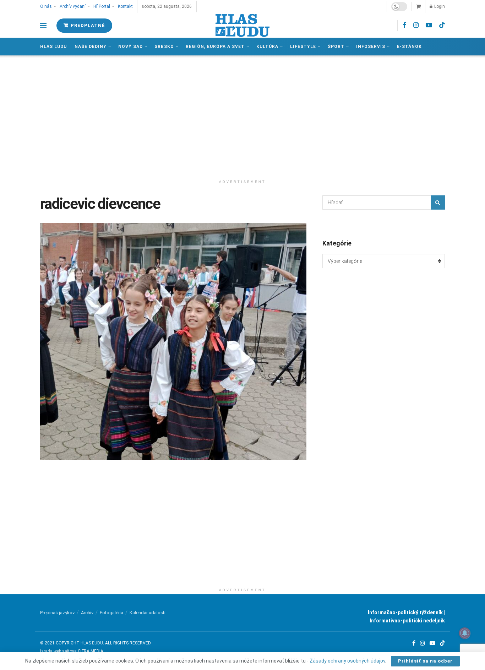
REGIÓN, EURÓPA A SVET (215, 46)
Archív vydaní (73, 6)
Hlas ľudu (53, 46)
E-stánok (409, 46)
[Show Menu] (43, 25)
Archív (87, 612)
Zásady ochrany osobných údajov (347, 661)
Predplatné (87, 25)
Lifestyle (303, 46)
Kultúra (267, 46)
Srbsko (164, 46)
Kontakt (125, 6)
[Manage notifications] (464, 633)
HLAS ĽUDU (92, 643)
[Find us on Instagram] (416, 25)
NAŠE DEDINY (91, 46)
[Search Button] (438, 202)
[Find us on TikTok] (442, 25)
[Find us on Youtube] (429, 25)
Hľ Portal (101, 6)
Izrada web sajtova (58, 651)
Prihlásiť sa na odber (425, 661)
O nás (46, 6)
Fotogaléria (111, 612)
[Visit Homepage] (242, 25)
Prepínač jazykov (57, 612)
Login (439, 6)
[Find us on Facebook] (404, 25)
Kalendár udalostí (147, 612)
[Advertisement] (242, 116)
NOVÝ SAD (130, 46)
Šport (336, 46)
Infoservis (370, 46)
